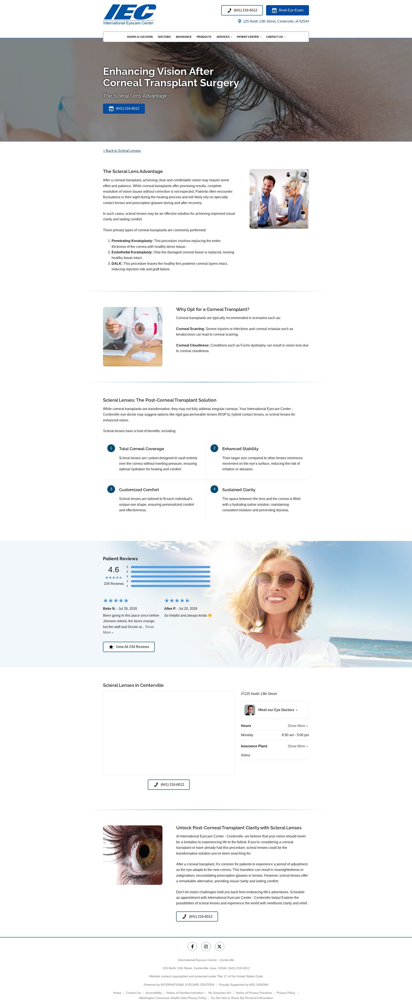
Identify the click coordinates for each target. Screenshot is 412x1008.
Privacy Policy (286, 992)
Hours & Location (140, 36)
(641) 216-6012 (239, 968)
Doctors (164, 36)
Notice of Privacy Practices (254, 992)
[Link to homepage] (138, 14)
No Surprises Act (219, 992)
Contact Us (274, 36)
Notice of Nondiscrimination (185, 992)
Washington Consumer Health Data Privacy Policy (172, 998)
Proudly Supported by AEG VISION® (243, 984)
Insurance (184, 36)
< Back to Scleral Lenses (122, 151)
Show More (296, 726)
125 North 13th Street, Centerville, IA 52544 (275, 21)
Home (117, 992)
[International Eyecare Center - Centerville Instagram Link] (206, 946)
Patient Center (248, 36)
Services (223, 36)
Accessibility (153, 992)
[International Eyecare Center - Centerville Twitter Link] (219, 946)
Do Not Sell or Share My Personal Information (242, 998)
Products (204, 36)
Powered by (179, 984)
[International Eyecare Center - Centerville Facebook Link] (192, 946)
